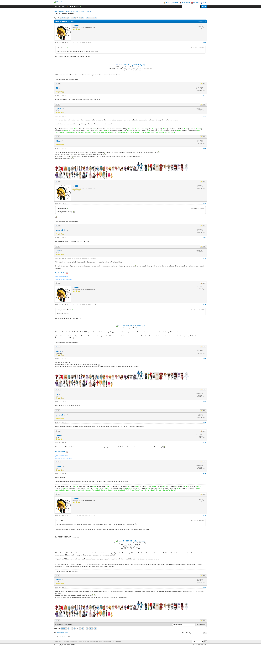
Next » (91, 18)
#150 (204, 587)
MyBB (62, 644)
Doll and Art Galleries (72, 11)
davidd (75, 25)
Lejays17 (59, 109)
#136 (204, 42)
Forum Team (58, 641)
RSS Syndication (116, 641)
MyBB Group (74, 644)
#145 (204, 401)
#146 (204, 422)
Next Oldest (59, 624)
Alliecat (58, 141)
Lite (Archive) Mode (92, 641)
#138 (204, 116)
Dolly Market (73, 641)
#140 (204, 203)
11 (79, 18)
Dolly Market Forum (59, 11)
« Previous (63, 18)
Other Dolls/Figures (84, 11)
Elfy (57, 88)
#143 (204, 304)
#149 (204, 515)
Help (204, 2)
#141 (204, 237)
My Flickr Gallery (60, 273)
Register (76, 6)
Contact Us (66, 641)
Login (71, 6)
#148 (204, 473)
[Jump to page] (95, 18)
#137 (204, 95)
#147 (204, 443)
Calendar (196, 2)
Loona (58, 251)
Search (175, 2)
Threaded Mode (201, 21)
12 (82, 18)
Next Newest (68, 624)
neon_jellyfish (61, 230)
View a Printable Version (62, 632)
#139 (204, 148)
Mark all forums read (105, 641)
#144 (204, 358)
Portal (168, 2)
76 (87, 18)
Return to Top (82, 641)
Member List (186, 2)
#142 (204, 258)
